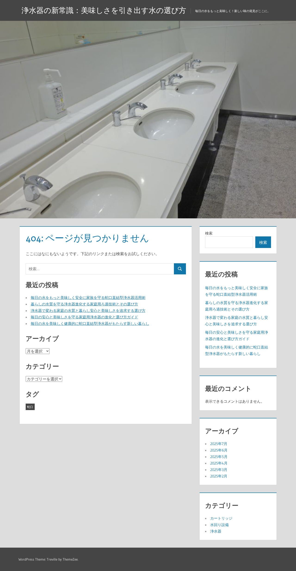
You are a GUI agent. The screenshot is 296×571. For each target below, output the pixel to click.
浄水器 (215, 531)
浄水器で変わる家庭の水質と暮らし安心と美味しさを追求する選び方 (88, 310)
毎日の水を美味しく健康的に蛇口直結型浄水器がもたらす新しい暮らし (90, 323)
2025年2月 (218, 476)
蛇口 (30, 407)
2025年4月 (219, 463)
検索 (209, 233)
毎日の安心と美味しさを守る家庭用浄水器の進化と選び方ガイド (84, 317)
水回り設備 (219, 524)
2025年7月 (218, 443)
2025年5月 (219, 456)
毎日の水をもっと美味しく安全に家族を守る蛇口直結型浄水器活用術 (88, 297)
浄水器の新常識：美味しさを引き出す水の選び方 (104, 10)
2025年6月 (219, 450)
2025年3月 (218, 469)
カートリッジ (221, 518)
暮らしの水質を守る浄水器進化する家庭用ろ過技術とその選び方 (84, 304)
